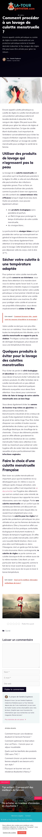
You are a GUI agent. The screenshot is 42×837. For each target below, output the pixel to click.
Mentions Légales (17, 816)
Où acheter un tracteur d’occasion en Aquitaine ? (21, 804)
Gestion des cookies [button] (9, 833)
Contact (28, 816)
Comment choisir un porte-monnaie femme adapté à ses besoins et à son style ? (20, 761)
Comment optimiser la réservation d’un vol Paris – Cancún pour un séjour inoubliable (19, 744)
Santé (7, 631)
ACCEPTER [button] (22, 832)
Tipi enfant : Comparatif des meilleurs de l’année (17, 789)
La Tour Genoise (12, 820)
